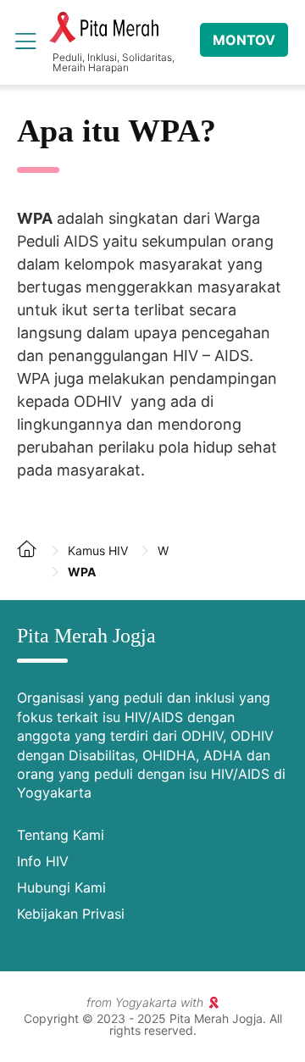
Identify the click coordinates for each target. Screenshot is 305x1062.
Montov (244, 39)
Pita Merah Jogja (103, 28)
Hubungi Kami (61, 887)
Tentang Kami (60, 834)
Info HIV (43, 861)
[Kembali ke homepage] (34, 562)
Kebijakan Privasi (71, 913)
